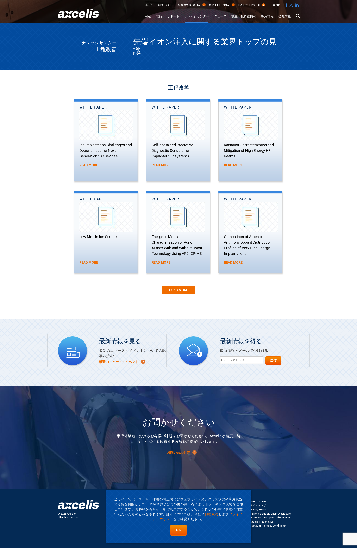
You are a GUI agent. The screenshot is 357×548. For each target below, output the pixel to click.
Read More (88, 165)
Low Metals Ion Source (98, 237)
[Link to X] (291, 5)
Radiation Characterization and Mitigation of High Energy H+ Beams (249, 150)
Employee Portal (249, 5)
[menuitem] (149, 5)
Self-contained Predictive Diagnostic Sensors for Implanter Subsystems (172, 150)
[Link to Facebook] (286, 5)
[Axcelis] (78, 15)
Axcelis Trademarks (261, 521)
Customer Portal (189, 5)
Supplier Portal (219, 5)
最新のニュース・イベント (119, 362)
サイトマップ (258, 505)
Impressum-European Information (270, 517)
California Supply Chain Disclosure (270, 513)
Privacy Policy (258, 509)
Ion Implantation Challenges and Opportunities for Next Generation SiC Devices (105, 150)
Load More (178, 290)
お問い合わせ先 (178, 452)
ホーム (149, 5)
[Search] (297, 16)
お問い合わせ (165, 5)
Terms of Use (258, 501)
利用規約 (211, 514)
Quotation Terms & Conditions (268, 525)
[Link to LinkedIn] (296, 5)
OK (178, 530)
